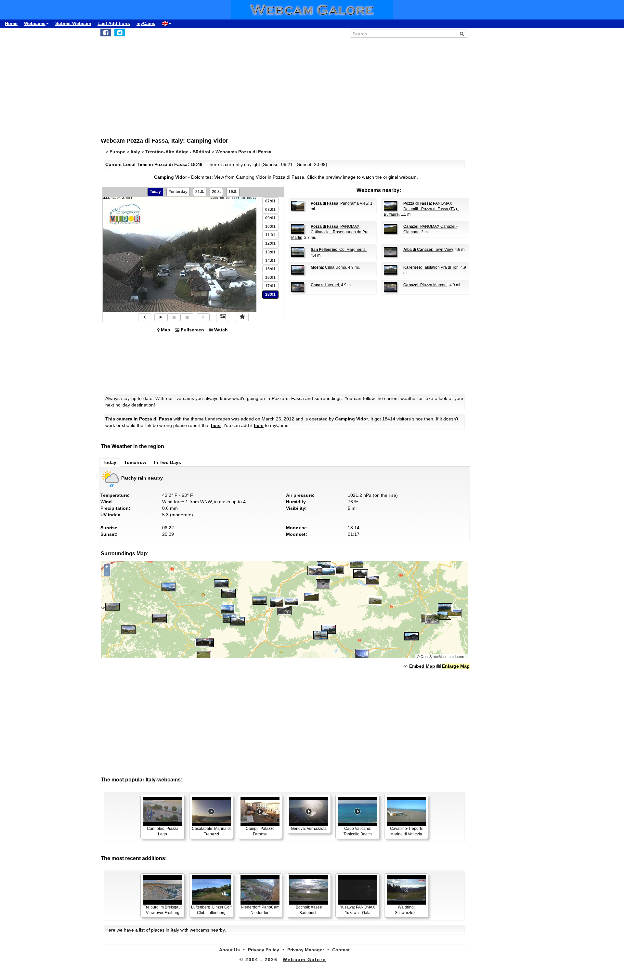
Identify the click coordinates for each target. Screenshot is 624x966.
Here (110, 930)
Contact (341, 949)
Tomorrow (135, 462)
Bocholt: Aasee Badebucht (309, 910)
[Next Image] (203, 317)
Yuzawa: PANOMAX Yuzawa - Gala (357, 910)
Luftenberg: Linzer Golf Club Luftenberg (211, 910)
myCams (145, 23)
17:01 (270, 286)
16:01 (270, 277)
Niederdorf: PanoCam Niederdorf (260, 910)
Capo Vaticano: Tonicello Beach (358, 831)
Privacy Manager (305, 949)
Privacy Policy (263, 949)
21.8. (199, 191)
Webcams (35, 23)
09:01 (270, 218)
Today (155, 191)
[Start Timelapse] (160, 317)
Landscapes (217, 418)
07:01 (270, 201)
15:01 (270, 269)
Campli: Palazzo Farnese (260, 831)
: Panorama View (339, 203)
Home (11, 23)
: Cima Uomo (328, 267)
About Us (229, 949)
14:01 (270, 260)
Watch (221, 329)
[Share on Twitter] (119, 32)
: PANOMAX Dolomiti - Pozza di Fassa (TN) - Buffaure (421, 209)
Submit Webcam (73, 23)
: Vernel (325, 285)
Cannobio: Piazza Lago (162, 831)
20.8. (216, 191)
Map (165, 329)
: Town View (428, 249)
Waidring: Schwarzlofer (406, 910)
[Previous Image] (144, 317)
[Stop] (186, 317)
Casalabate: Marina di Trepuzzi (211, 831)
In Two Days (167, 462)
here (216, 425)
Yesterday (178, 191)
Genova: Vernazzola (309, 828)
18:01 (270, 294)
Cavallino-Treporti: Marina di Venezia (406, 831)
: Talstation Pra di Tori (431, 267)
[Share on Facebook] (105, 32)
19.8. (232, 191)
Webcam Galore (304, 959)
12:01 (270, 243)
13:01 (270, 252)
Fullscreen (192, 329)
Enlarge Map (456, 666)
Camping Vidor (351, 418)
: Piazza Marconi (425, 285)
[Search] (462, 33)
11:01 (270, 235)
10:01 (270, 226)
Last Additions (114, 23)
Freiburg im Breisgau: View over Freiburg (163, 910)
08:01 (270, 209)
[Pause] (173, 317)
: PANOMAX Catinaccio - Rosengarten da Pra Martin (330, 232)
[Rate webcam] (242, 317)
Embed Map (422, 666)
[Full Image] (222, 317)
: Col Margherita (339, 249)
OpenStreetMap (433, 657)
